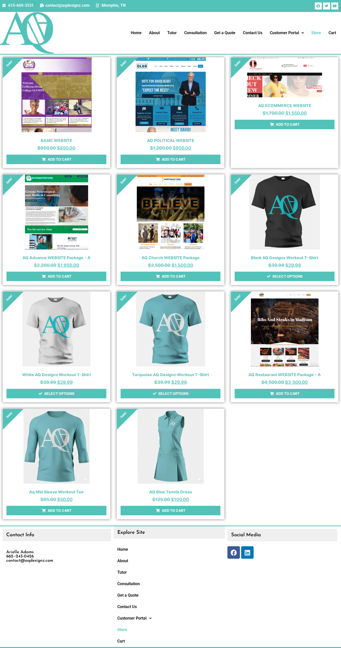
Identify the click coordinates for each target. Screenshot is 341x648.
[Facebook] (233, 552)
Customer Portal (284, 32)
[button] (287, 33)
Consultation (195, 32)
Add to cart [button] (59, 159)
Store (316, 32)
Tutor (172, 32)
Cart (332, 32)
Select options (287, 276)
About (154, 32)
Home (136, 32)
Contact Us (252, 32)
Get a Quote (224, 32)
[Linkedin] (247, 552)
